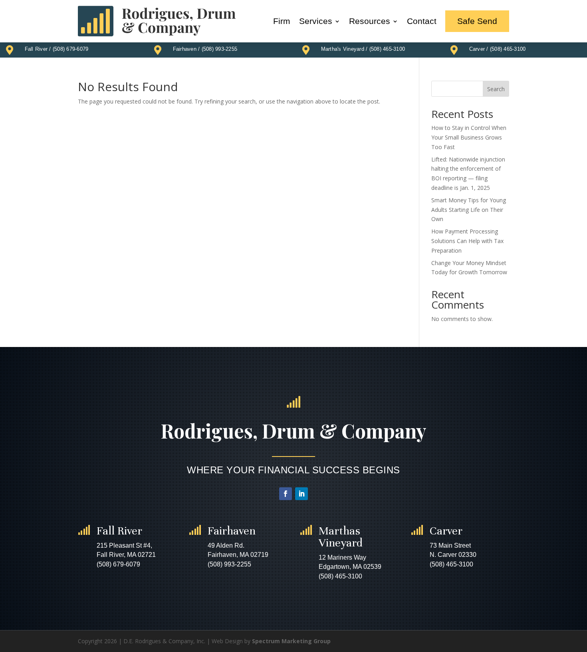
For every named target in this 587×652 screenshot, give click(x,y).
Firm (281, 21)
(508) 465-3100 (387, 49)
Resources (369, 21)
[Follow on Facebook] (285, 493)
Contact (421, 21)
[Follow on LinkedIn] (301, 493)
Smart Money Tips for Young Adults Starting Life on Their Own (468, 209)
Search (496, 89)
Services (315, 21)
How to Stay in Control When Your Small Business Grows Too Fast (468, 137)
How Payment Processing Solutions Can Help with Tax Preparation (467, 240)
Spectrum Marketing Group (291, 641)
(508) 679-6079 (71, 49)
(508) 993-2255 (220, 49)
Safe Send (477, 21)
